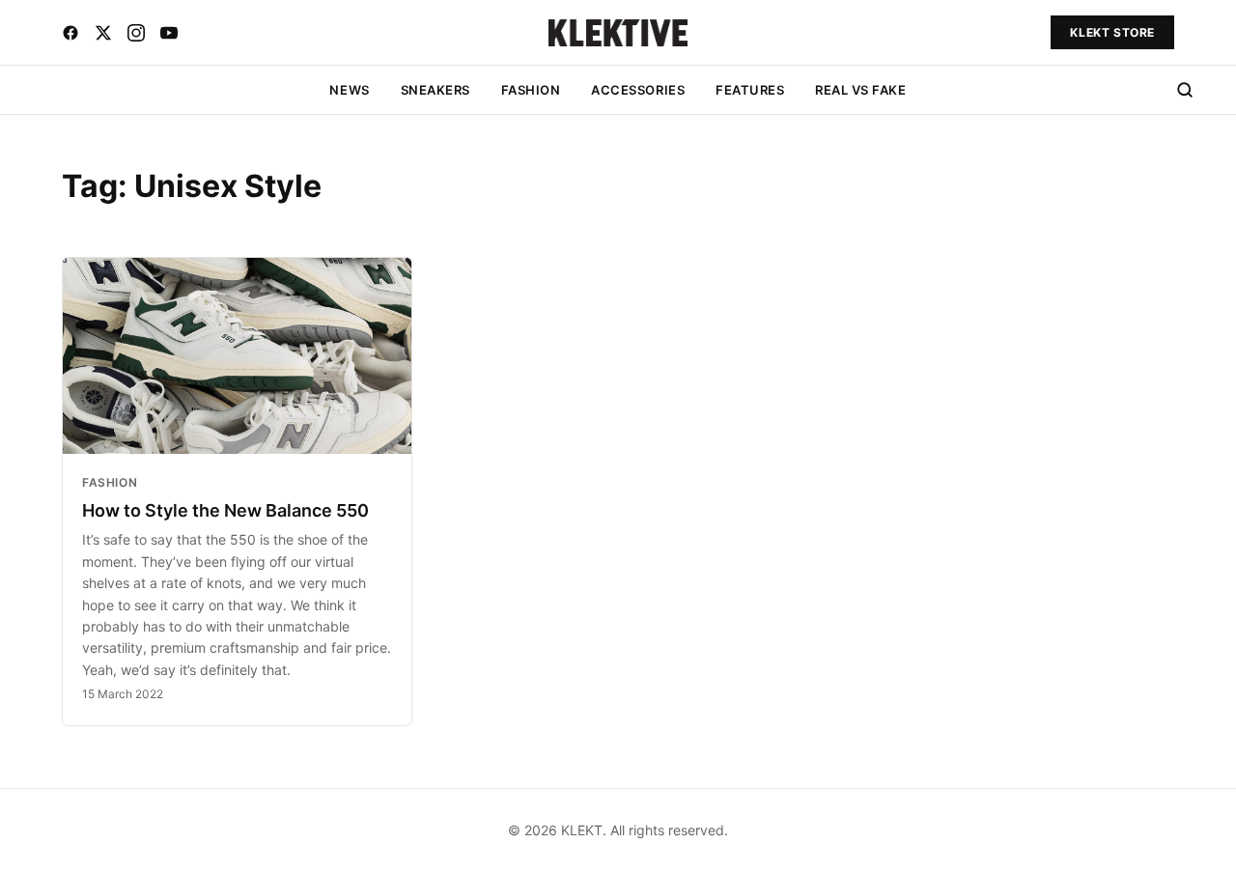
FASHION (531, 90)
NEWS (349, 90)
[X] (103, 33)
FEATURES (750, 90)
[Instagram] (136, 33)
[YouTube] (169, 33)
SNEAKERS (435, 90)
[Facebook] (70, 33)
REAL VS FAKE (860, 90)
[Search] (1184, 89)
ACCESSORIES (638, 90)
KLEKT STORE (1112, 32)
